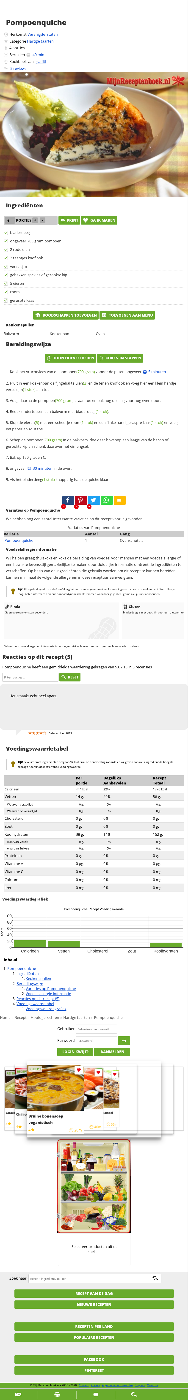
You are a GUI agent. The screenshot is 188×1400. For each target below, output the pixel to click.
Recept (21, 1017)
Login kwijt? (75, 1051)
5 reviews (18, 68)
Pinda (15, 606)
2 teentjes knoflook (26, 257)
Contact (84, 1385)
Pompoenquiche (19, 540)
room (15, 291)
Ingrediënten (28, 973)
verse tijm (18, 266)
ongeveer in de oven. (41, 468)
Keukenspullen (38, 978)
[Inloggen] (124, 1040)
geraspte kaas (22, 300)
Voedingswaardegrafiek (46, 1008)
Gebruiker (66, 1028)
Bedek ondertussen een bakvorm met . (59, 411)
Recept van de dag (94, 1293)
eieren (31, 422)
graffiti (40, 61)
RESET (73, 677)
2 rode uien (20, 249)
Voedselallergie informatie (48, 993)
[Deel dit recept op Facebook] (68, 500)
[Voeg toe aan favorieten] (114, 1074)
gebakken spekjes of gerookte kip (38, 274)
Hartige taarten (40, 41)
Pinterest (94, 1370)
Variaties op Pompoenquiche (51, 988)
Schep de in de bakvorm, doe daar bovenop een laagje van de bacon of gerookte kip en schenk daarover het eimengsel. (87, 443)
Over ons (152, 1385)
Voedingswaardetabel (35, 1003)
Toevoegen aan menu (130, 315)
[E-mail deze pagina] (120, 500)
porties (18, 47)
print (72, 220)
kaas (153, 422)
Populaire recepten (94, 1337)
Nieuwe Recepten (94, 1304)
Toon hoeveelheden (73, 358)
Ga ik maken (102, 220)
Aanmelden (112, 1051)
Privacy (95, 1385)
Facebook (94, 1359)
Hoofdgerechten (45, 1017)
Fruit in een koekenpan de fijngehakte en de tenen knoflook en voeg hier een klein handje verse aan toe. (91, 386)
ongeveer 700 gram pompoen (35, 241)
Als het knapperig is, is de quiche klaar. (60, 479)
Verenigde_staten (43, 34)
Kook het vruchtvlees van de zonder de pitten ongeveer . (88, 371)
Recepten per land (94, 1326)
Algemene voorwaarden (117, 1385)
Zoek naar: (18, 1278)
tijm (26, 389)
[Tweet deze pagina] (94, 500)
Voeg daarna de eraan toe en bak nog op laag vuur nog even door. (85, 400)
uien (81, 383)
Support (140, 1385)
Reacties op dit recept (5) (38, 998)
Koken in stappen (123, 358)
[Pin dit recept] (81, 500)
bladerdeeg (20, 232)
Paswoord (66, 1040)
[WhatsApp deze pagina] (107, 500)
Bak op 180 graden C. (28, 457)
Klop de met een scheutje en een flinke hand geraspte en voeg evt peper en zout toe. (92, 425)
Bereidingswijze (30, 983)
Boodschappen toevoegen (69, 315)
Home (5, 1017)
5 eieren (17, 283)
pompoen (77, 371)
